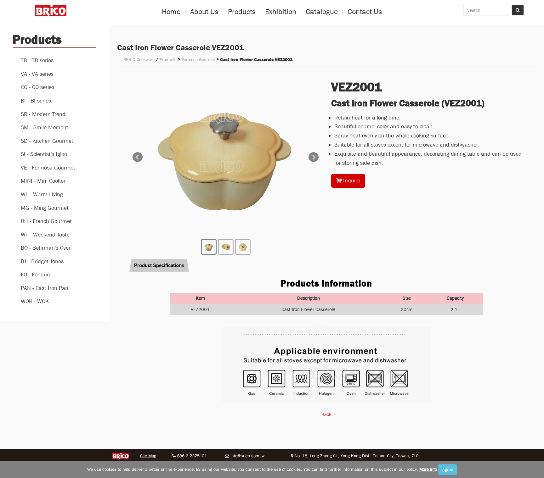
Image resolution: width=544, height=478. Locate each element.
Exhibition (280, 11)
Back (326, 414)
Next (314, 157)
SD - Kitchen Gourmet (47, 141)
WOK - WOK (35, 301)
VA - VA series (37, 74)
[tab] (159, 265)
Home (171, 11)
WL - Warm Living (42, 194)
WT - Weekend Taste (45, 234)
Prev (138, 157)
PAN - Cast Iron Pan (44, 288)
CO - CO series (37, 87)
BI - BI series (36, 100)
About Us (204, 11)
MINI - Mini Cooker (43, 181)
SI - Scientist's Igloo (44, 154)
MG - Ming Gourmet (45, 208)
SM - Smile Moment (44, 127)
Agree (447, 469)
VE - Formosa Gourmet (48, 167)
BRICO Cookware (139, 59)
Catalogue (322, 11)
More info (428, 469)
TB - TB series (37, 60)
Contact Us (365, 11)
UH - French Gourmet (46, 221)
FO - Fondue (35, 274)
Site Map (148, 456)
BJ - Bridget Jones (42, 261)
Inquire (351, 180)
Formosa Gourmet (198, 59)
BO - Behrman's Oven (46, 248)
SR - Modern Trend (43, 114)
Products (242, 11)
